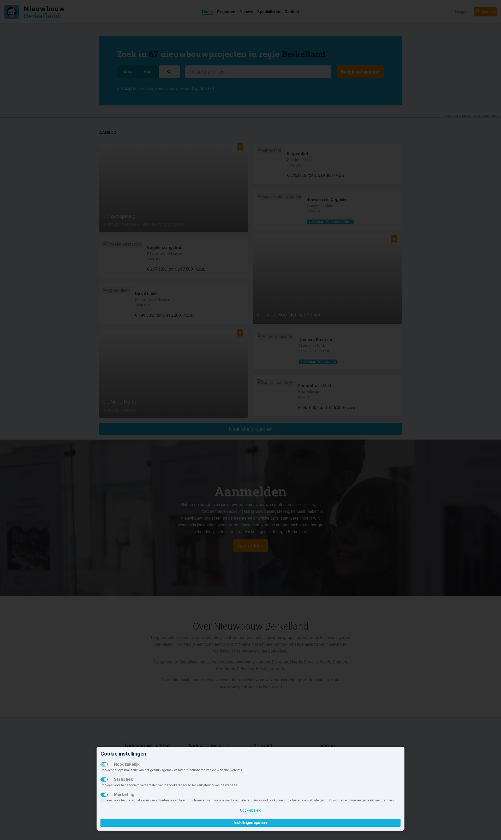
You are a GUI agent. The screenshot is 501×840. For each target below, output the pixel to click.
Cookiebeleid (250, 810)
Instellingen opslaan (250, 822)
